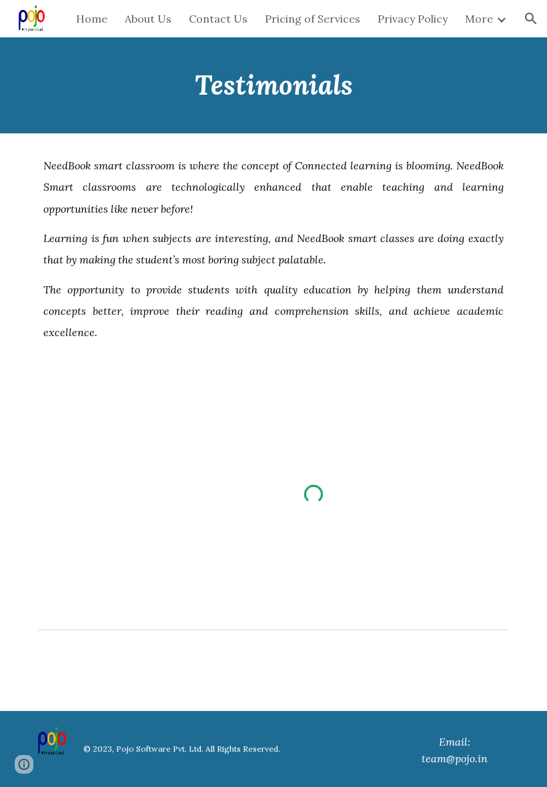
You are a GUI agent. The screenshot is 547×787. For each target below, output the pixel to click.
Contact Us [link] (218, 18)
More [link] (479, 18)
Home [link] (91, 18)
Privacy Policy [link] (413, 18)
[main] (273, 85)
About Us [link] (148, 18)
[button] (531, 19)
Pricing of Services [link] (312, 18)
